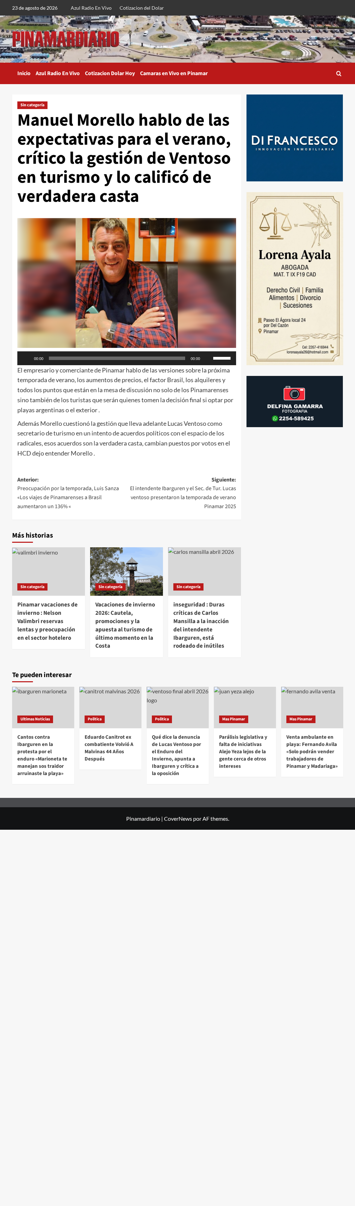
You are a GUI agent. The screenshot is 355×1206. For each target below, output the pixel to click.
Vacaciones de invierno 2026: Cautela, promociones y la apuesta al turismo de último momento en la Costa (125, 625)
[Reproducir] (26, 358)
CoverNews (178, 818)
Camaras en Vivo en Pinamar (174, 73)
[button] (339, 74)
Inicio (24, 73)
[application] (126, 358)
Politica (95, 719)
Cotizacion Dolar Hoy (110, 73)
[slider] (223, 357)
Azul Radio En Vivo (91, 8)
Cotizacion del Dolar (142, 8)
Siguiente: (183, 493)
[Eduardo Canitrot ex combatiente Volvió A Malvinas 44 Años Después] (110, 707)
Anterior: (68, 493)
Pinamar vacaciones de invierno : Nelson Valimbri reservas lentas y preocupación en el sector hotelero (47, 621)
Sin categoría (32, 105)
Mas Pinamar (233, 719)
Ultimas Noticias (35, 719)
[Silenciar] (207, 358)
